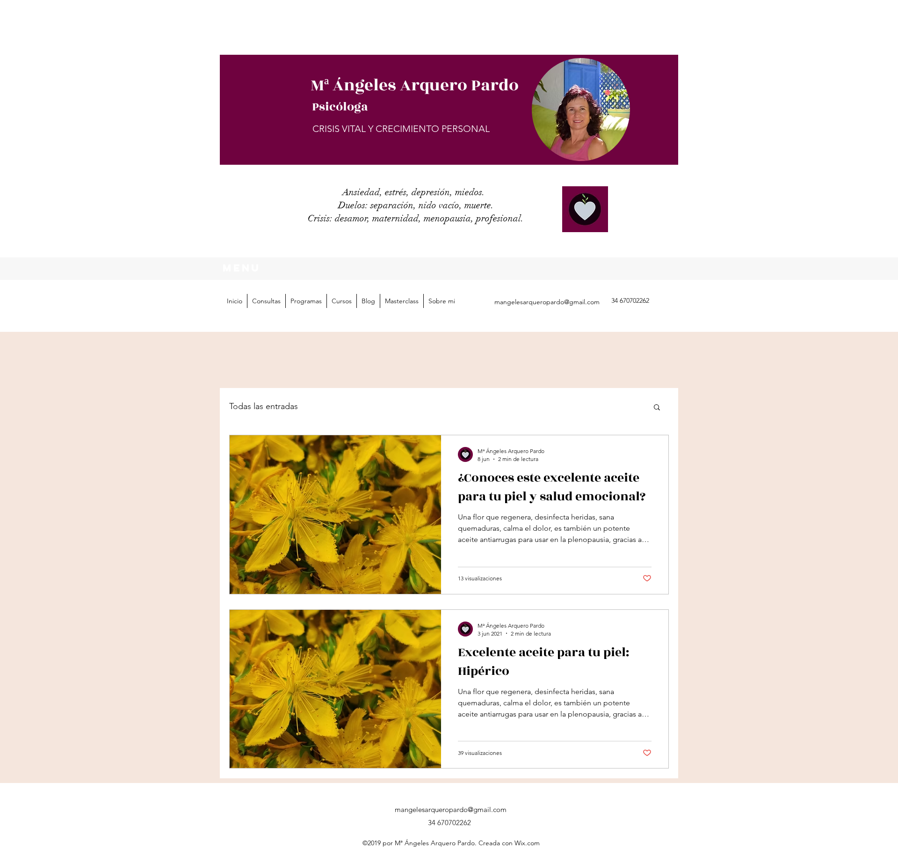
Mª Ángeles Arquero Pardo (415, 85)
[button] (305, 301)
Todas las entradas (263, 406)
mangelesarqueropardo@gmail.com (547, 302)
